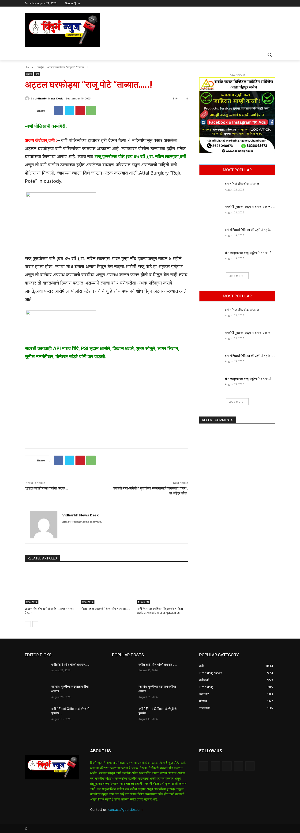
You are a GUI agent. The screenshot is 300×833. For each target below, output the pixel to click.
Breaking (31, 601)
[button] (269, 54)
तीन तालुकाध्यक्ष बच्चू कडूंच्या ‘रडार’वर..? (248, 253)
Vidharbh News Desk (49, 98)
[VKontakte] (250, 766)
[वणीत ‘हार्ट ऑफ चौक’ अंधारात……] (210, 189)
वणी (37, 74)
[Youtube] (272, 3)
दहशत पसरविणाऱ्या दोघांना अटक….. (46, 488)
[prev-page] (28, 624)
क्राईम (40, 67)
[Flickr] (226, 766)
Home (29, 67)
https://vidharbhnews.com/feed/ (82, 521)
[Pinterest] (80, 110)
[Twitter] (259, 3)
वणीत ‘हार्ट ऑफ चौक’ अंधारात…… (244, 184)
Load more (236, 276)
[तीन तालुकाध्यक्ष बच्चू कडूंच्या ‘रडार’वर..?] (210, 259)
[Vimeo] (266, 3)
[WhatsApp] (91, 110)
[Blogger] (203, 766)
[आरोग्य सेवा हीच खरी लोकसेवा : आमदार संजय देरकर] (50, 586)
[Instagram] (253, 3)
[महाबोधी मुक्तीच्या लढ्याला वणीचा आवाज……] (210, 212)
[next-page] (35, 624)
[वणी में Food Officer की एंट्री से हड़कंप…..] (210, 236)
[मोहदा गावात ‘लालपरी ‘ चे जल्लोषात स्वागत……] (106, 586)
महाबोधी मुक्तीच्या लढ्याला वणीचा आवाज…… (250, 206)
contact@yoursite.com (125, 809)
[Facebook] (246, 3)
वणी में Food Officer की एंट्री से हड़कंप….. (250, 230)
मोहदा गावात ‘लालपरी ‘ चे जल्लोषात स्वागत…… (105, 608)
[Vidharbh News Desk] (28, 98)
